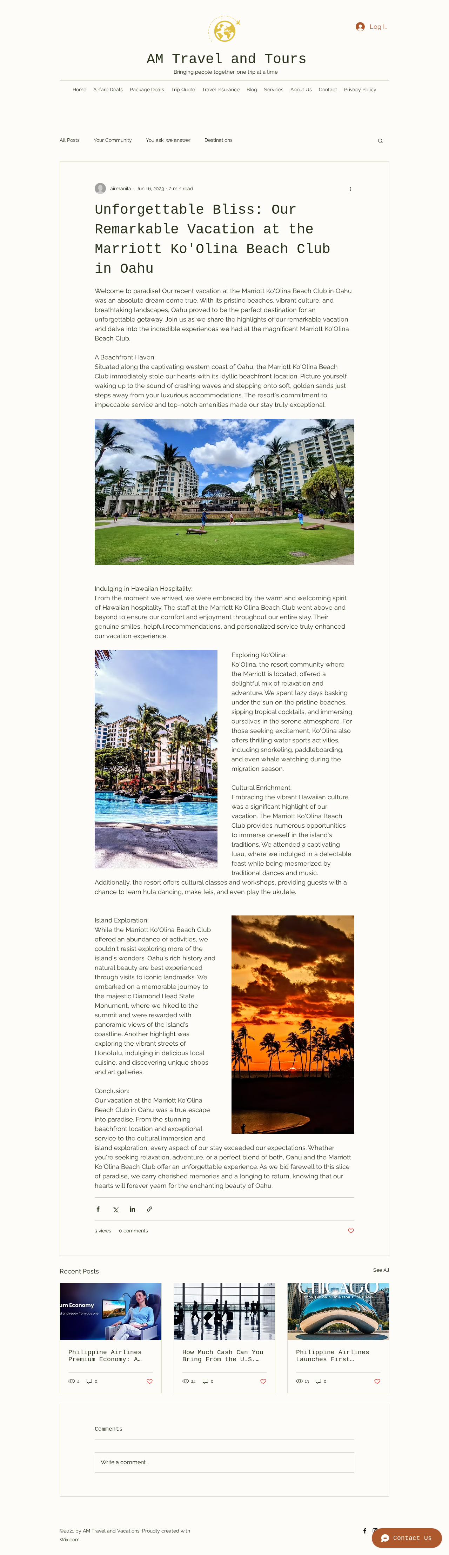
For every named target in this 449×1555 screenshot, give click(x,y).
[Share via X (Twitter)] (115, 1209)
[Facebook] (364, 1530)
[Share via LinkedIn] (132, 1209)
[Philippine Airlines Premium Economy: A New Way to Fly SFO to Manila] (110, 1311)
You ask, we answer (168, 140)
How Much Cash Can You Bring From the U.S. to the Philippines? (222, 1356)
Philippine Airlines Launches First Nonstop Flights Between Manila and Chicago (332, 1356)
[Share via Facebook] (98, 1209)
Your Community (113, 140)
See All (381, 1270)
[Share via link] (149, 1209)
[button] (380, 140)
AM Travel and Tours (227, 59)
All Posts (70, 140)
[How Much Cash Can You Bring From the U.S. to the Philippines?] (224, 1311)
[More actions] (350, 188)
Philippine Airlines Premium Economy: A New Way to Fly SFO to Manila (108, 1356)
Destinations (219, 140)
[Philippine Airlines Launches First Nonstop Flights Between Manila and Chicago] (338, 1311)
